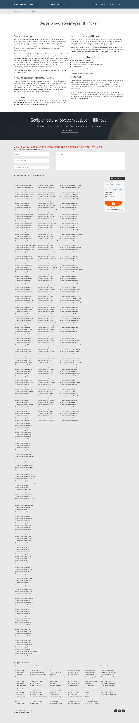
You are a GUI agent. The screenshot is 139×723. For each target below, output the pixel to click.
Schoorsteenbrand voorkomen (75, 690)
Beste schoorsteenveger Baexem (23, 225)
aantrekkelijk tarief (36, 41)
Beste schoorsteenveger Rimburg (23, 423)
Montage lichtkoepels (37, 701)
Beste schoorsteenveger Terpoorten (23, 545)
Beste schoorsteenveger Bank (22, 229)
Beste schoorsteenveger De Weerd (23, 364)
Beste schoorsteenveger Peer (69, 378)
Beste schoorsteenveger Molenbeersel (71, 289)
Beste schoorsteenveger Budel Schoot (24, 320)
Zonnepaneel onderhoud (107, 677)
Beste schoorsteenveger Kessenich (46, 415)
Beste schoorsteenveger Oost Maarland (71, 345)
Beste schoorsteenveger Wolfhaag (23, 644)
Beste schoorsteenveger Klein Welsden (71, 192)
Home (15, 11)
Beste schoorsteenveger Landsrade (70, 214)
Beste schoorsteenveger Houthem (46, 367)
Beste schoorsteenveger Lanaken (70, 209)
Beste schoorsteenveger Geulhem (46, 236)
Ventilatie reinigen (89, 699)
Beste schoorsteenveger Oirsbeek (70, 342)
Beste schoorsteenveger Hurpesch (46, 380)
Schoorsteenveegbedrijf (91, 672)
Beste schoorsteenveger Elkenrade (23, 406)
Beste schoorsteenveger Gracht (45, 249)
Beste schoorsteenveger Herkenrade (46, 318)
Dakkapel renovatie (20, 696)
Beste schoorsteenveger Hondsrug (46, 353)
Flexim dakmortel (36, 665)
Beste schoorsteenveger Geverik (45, 243)
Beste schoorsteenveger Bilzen (22, 263)
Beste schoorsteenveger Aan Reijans (24, 196)
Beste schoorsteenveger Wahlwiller (23, 604)
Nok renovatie (53, 665)
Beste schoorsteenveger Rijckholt (70, 420)
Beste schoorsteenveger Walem (22, 607)
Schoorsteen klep (54, 701)
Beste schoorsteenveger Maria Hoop (70, 256)
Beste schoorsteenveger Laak (69, 207)
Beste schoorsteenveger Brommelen (24, 305)
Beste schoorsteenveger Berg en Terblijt (24, 247)
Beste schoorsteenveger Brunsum (23, 311)
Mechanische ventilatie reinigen (39, 696)
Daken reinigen (19, 679)
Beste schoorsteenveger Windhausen (24, 633)
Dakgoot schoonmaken (21, 685)
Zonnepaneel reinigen (106, 679)
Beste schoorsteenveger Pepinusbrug (71, 382)
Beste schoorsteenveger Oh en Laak (70, 340)
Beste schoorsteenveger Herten (45, 320)
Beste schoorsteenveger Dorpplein (23, 380)
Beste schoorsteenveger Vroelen (23, 600)
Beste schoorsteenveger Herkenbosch (47, 316)
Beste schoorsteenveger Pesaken (69, 384)
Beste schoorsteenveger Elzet (22, 415)
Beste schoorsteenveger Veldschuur (24, 580)
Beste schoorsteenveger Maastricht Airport (72, 252)
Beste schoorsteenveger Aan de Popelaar (25, 192)
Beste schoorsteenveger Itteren (45, 393)
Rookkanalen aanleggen (56, 690)
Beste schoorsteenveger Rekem (69, 413)
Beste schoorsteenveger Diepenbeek (24, 367)
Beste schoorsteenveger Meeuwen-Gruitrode (72, 269)
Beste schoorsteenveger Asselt (22, 221)
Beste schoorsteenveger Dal (22, 345)
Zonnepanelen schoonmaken (108, 694)
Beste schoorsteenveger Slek (22, 487)
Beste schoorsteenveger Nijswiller (70, 322)
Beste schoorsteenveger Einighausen (24, 404)
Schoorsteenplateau (90, 665)
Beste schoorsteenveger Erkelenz (46, 185)
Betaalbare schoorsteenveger (22, 668)
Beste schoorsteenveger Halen (45, 278)
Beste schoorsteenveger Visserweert (24, 589)
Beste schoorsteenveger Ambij (22, 209)
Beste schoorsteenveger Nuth (69, 329)
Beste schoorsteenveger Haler (45, 280)
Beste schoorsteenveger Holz (45, 349)
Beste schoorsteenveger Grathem (46, 256)
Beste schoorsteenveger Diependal (23, 369)
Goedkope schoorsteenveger (39, 674)
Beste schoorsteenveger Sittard (22, 485)
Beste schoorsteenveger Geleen (45, 225)
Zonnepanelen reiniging (107, 692)
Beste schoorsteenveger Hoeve (45, 338)
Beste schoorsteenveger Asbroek (23, 218)
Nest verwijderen (36, 703)
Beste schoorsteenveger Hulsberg (46, 371)
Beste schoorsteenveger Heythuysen (47, 325)
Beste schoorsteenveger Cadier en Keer (24, 329)
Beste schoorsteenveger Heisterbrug (46, 311)
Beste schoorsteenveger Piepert (69, 387)
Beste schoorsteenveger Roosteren (23, 430)
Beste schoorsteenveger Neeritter (70, 311)
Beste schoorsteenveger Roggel (22, 427)
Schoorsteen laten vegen (56, 703)
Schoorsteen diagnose (55, 696)
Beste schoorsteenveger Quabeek (70, 400)
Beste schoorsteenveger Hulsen (45, 373)
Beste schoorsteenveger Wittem (23, 642)
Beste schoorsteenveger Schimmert (23, 454)
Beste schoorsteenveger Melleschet (70, 271)
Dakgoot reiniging (19, 681)
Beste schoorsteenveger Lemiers (69, 216)
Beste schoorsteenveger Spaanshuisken (24, 500)
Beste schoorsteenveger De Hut (22, 353)
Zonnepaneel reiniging (106, 681)
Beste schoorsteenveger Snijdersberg (24, 492)
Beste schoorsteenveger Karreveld (46, 402)
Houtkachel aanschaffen (37, 679)
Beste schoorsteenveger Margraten (70, 254)
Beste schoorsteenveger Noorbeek (70, 325)
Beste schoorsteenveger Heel (45, 291)
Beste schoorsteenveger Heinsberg (46, 307)
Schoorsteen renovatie (73, 674)
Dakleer (17, 701)
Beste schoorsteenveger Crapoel (23, 342)
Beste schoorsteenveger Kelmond (46, 406)
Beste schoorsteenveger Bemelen (23, 238)
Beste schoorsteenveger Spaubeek (23, 503)
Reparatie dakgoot (54, 679)
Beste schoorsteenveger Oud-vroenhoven (72, 362)
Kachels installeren (36, 685)
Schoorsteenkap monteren (74, 701)
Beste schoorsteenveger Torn (22, 560)
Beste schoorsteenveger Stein (22, 509)
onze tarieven (74, 88)
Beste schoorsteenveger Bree (22, 294)
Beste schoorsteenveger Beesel (22, 236)
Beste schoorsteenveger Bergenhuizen (24, 249)
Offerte (51, 670)
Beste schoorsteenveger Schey (22, 447)
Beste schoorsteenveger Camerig (23, 331)
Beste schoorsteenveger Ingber (45, 391)
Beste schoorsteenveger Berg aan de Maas (25, 245)
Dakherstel (17, 690)
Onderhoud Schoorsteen (56, 672)
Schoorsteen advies (54, 694)
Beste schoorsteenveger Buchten (23, 313)
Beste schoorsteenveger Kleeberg (46, 420)
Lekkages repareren (36, 692)
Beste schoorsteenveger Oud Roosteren (71, 360)
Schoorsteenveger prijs (90, 677)
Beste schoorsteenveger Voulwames (24, 598)
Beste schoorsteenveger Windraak (23, 635)
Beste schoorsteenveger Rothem (23, 436)
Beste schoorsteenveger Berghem (23, 252)
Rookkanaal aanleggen (55, 685)
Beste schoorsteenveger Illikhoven (27, 11)
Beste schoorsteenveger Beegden (23, 232)
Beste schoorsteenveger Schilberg (23, 452)
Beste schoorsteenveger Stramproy (23, 520)
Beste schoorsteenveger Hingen (45, 331)
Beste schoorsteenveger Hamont (46, 283)
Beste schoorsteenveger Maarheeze (70, 236)
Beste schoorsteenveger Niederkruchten (71, 316)
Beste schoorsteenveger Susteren (23, 523)
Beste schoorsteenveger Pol (68, 391)
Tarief (86, 694)
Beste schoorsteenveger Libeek (69, 221)
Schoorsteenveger (89, 674)
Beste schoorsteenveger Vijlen (22, 585)
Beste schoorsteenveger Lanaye (69, 212)
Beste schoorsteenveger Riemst (69, 418)
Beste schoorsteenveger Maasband (70, 240)
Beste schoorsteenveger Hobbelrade (47, 333)
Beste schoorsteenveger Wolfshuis (23, 647)
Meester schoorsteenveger (38, 699)
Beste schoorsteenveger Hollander (46, 340)
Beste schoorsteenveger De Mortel (23, 362)
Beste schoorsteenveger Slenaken (23, 489)
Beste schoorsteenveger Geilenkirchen (47, 223)
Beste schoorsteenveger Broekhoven (24, 300)
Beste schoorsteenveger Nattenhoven (71, 300)
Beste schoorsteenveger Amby (22, 212)
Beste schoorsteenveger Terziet (22, 547)
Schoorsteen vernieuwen (74, 683)
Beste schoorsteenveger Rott (22, 438)
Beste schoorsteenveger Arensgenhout (24, 216)
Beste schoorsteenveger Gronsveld (46, 260)
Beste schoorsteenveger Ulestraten (23, 569)
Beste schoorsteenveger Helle (45, 313)
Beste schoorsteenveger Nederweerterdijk (72, 302)
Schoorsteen (53, 692)
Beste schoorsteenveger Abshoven (23, 201)
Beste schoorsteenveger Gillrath (45, 245)
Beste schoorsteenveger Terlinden (23, 540)
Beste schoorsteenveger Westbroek (23, 624)
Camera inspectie (19, 672)
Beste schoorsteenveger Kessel (45, 413)
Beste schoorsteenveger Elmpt (22, 411)
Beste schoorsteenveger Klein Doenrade (71, 185)
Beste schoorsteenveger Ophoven (70, 353)
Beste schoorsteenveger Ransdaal (70, 406)
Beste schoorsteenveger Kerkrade (46, 411)
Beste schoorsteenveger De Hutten (23, 356)
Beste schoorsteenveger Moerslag (70, 283)
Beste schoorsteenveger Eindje (22, 402)
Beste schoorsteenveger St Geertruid (24, 505)
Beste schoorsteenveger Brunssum (23, 309)
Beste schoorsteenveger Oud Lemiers (71, 358)
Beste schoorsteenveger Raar (69, 402)
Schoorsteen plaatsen (73, 672)
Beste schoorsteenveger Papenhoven (71, 373)
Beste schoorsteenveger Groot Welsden (47, 267)
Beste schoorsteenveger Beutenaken (24, 256)
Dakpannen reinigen (20, 703)
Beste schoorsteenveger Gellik (45, 227)
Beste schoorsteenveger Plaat (69, 389)
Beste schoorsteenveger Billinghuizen (24, 258)
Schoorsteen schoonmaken (74, 677)
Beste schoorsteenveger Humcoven (46, 376)
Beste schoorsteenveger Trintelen (23, 562)
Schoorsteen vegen (72, 681)
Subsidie (87, 692)
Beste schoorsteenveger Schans (22, 441)
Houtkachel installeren (37, 681)
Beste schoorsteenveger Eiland (22, 398)
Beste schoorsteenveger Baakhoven (24, 223)
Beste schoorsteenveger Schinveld (23, 461)
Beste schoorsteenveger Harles (45, 285)
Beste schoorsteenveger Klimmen (70, 194)
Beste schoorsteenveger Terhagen (23, 536)
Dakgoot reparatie (19, 683)
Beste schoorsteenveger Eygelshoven (47, 196)
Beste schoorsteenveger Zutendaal (23, 655)
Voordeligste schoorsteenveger (108, 672)
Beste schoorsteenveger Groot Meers (47, 265)
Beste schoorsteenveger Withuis (23, 640)
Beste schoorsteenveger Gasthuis (46, 214)
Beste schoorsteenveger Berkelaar (23, 254)
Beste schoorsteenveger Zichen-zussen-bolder (26, 651)
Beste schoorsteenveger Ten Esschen (24, 531)
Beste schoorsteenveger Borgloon (23, 283)
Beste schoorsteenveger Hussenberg (47, 382)
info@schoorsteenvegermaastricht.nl (115, 189)
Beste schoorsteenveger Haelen (45, 276)
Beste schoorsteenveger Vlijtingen (23, 591)
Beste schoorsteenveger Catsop (22, 336)
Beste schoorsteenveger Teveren (23, 549)
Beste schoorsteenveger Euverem (46, 194)
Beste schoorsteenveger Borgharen (23, 280)
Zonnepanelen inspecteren (107, 685)
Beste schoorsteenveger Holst (45, 345)
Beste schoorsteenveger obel (69, 333)
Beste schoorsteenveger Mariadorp (70, 258)
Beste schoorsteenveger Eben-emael (24, 382)
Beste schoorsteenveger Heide (45, 300)
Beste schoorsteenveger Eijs (22, 393)
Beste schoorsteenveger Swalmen (23, 525)
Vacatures (87, 696)
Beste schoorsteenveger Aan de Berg (24, 187)
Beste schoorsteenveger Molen (69, 287)
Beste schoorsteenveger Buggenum (23, 322)
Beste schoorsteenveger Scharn (22, 443)
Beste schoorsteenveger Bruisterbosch (24, 307)
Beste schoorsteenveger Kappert (46, 400)
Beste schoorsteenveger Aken (22, 203)
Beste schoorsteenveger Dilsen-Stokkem (25, 376)
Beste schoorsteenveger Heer (45, 294)
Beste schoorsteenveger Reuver (69, 415)
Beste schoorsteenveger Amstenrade (24, 214)
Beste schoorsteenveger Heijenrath (46, 302)
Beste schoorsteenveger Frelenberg (46, 205)
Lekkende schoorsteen (37, 694)
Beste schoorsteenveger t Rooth (23, 529)
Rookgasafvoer (53, 681)
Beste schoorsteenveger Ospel (69, 356)
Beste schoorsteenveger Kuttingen (70, 203)
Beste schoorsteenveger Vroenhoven (24, 602)
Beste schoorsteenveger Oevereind (70, 336)
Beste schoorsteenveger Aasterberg (23, 198)
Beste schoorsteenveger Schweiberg (24, 469)
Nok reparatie (53, 668)
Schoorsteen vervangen (73, 685)
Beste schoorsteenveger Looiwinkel (70, 229)
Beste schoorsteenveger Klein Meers (70, 190)
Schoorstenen (88, 683)
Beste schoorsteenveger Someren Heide (25, 498)
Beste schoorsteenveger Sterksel (23, 511)
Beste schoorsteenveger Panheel (69, 371)
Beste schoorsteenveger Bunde (22, 325)
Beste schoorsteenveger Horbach (46, 360)
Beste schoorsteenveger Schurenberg (24, 467)
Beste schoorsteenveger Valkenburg (24, 578)
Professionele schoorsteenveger (58, 677)
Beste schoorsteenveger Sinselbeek (23, 474)
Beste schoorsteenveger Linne (69, 225)
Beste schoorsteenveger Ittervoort (46, 395)
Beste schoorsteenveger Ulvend (23, 571)
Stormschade (88, 690)
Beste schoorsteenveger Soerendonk (24, 494)
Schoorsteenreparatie (90, 668)
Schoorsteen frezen (54, 699)
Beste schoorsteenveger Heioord (46, 309)
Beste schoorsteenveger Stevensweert (24, 514)
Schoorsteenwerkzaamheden (92, 681)
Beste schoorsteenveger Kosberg (69, 201)
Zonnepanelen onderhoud (107, 688)
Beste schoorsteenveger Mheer (69, 278)
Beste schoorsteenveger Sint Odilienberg (25, 483)
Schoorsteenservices (90, 670)
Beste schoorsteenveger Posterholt (70, 393)
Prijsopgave (53, 674)
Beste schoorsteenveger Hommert (46, 351)
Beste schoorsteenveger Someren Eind (24, 496)
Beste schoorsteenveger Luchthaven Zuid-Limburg (74, 234)
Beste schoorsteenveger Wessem (23, 622)
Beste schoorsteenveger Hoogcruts (46, 358)
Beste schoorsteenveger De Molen (23, 360)
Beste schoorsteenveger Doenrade (23, 378)
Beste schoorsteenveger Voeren (23, 596)
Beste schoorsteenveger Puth (69, 398)
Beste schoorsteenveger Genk (45, 229)
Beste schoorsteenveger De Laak (23, 358)
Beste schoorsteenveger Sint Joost (23, 481)
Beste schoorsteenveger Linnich (69, 227)
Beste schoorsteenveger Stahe (22, 507)
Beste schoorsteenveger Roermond (23, 425)
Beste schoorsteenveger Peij (68, 380)
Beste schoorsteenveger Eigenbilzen (24, 391)
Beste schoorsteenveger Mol (68, 285)
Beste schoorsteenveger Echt (22, 384)
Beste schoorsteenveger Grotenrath (46, 269)
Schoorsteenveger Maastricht (25, 4)
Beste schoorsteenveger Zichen (22, 649)
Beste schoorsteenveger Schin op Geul (24, 456)
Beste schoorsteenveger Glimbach (46, 247)
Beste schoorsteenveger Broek (22, 298)
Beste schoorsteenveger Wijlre (22, 629)
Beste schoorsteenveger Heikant (46, 305)
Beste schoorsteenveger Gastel (45, 212)
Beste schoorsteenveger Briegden (23, 296)
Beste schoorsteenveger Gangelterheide (47, 209)
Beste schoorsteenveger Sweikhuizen (24, 527)
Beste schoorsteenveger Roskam (23, 432)
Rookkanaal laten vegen (56, 688)
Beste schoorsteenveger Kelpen (45, 409)
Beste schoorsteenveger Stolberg (23, 516)
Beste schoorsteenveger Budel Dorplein (24, 318)
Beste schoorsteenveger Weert (22, 613)
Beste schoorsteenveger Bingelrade (23, 265)
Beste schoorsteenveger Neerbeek (70, 307)
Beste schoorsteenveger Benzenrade (24, 240)
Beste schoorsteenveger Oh (68, 338)
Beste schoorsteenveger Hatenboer (46, 289)
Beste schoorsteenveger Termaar (23, 542)
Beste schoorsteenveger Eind (22, 400)
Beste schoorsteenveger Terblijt (22, 534)
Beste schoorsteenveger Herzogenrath (47, 322)
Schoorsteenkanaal (72, 694)
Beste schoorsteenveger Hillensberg (46, 327)
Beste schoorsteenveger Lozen (69, 232)
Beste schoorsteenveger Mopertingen (71, 296)
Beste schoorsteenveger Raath (69, 404)
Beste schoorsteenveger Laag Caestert (71, 205)
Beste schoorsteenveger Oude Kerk (70, 364)
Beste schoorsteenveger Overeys (69, 367)
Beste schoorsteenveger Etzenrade (46, 192)
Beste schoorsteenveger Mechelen (70, 263)
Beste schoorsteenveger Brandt (22, 289)
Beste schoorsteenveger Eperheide (23, 420)
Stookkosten (88, 688)
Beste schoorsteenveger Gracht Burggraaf (48, 252)
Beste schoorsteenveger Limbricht (70, 223)
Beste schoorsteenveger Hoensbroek (47, 336)
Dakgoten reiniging (19, 688)
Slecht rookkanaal (89, 685)
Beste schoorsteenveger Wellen (22, 618)
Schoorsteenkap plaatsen (74, 703)
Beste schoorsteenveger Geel (45, 218)
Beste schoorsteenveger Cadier (22, 327)
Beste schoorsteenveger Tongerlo (23, 556)
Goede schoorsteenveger (38, 672)
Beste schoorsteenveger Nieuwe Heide (71, 318)
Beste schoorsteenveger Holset (45, 342)
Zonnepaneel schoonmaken (108, 683)
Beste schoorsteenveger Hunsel (45, 378)
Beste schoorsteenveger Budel (22, 316)
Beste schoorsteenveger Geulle (45, 238)
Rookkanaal (53, 683)
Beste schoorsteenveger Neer (69, 305)
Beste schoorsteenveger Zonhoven (23, 653)
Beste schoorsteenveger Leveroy (69, 218)
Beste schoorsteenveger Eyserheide (46, 203)
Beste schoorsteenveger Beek (22, 234)
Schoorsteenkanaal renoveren (75, 696)
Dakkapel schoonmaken (21, 699)
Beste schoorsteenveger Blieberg (23, 271)
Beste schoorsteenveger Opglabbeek (70, 351)
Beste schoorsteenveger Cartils (22, 333)
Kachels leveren (35, 688)
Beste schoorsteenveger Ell (21, 409)
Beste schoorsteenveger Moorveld (70, 294)
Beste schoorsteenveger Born (22, 285)
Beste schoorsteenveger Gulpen (45, 271)
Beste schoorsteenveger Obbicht (69, 331)
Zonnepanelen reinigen (107, 690)
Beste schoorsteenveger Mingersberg (70, 280)
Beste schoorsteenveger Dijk (22, 373)
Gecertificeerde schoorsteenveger (40, 668)
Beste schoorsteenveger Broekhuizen (24, 302)
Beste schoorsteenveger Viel (22, 582)
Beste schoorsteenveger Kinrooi (45, 418)
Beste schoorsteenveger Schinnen (23, 458)
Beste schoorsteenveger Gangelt (46, 207)
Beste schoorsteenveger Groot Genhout (47, 263)
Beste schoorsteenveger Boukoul (23, 287)
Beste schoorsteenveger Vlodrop (23, 593)
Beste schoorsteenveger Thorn (22, 551)
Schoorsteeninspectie (73, 692)
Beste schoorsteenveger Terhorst (23, 538)
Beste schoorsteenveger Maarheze (70, 238)
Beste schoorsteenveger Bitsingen (23, 269)
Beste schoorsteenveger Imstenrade (46, 389)
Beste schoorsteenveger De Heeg (23, 349)
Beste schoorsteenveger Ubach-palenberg (25, 565)
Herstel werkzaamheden (37, 677)
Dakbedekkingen (19, 677)
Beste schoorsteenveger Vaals (22, 576)
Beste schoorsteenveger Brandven (23, 291)
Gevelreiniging (35, 670)
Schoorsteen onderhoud (74, 670)
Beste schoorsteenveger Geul (45, 234)
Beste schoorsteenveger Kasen (45, 404)
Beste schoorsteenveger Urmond (23, 574)
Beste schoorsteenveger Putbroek (70, 395)
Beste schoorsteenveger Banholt (23, 227)
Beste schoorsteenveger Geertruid (46, 221)
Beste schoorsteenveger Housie (45, 364)
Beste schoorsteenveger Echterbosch (24, 387)
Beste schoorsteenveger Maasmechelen (71, 247)
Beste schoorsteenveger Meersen (70, 265)
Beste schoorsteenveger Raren (69, 409)
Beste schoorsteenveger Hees (45, 298)
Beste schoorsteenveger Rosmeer (23, 434)
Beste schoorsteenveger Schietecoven (24, 450)
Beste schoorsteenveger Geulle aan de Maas (48, 240)
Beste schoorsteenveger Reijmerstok (70, 411)
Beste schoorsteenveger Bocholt (23, 274)
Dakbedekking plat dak (20, 674)
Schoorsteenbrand (72, 688)
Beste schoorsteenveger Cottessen (23, 338)
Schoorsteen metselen (73, 668)
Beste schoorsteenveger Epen (22, 418)
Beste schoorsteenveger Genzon (46, 232)
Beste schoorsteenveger (21, 665)
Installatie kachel (36, 683)
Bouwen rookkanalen (20, 670)
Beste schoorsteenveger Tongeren (23, 554)
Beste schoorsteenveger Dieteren (23, 371)
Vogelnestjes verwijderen (107, 670)
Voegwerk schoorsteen (106, 665)
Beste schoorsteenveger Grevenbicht (47, 258)
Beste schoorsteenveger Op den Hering (71, 349)
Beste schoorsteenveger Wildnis (23, 631)
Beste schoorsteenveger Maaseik (69, 245)
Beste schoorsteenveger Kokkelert (70, 196)
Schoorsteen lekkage (73, 665)
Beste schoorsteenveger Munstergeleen (71, 298)
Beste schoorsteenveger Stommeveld (24, 518)
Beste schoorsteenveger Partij (69, 376)
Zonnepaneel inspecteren (107, 674)
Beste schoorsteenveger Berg (22, 243)
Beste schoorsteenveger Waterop (23, 609)
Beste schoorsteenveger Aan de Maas (24, 190)
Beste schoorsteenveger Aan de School (24, 194)
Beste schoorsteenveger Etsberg (45, 190)
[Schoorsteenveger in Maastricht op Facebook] (115, 711)
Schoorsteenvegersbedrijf (91, 679)
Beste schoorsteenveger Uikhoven (23, 567)
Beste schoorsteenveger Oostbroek (70, 347)
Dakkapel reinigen (19, 692)
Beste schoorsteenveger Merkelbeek (70, 274)
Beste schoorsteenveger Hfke (45, 384)
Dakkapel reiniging (19, 694)
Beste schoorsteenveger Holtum (45, 347)
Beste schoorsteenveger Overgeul (70, 369)
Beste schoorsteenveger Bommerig (23, 278)
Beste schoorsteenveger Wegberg (23, 616)
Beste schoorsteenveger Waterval (23, 611)
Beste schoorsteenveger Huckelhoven (47, 369)
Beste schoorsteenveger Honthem (46, 356)
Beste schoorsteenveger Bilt (22, 260)
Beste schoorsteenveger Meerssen (70, 267)
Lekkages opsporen (36, 690)
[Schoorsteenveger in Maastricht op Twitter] (119, 711)
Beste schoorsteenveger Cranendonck (24, 340)
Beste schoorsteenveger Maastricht (70, 249)
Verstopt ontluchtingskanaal (92, 703)
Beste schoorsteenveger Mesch (69, 276)
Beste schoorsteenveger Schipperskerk (24, 463)
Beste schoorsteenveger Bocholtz (23, 276)
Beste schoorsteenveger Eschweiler (46, 187)
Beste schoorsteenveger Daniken (23, 347)
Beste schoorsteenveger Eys (44, 198)
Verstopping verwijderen (91, 701)
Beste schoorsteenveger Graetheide (46, 254)
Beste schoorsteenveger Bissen (22, 267)
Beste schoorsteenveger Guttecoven (46, 274)
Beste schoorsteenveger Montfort (70, 291)
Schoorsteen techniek (73, 679)
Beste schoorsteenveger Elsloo (22, 413)
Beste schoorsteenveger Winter (22, 638)
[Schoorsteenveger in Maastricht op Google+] (123, 711)
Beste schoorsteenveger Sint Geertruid (24, 478)
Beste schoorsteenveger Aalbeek (23, 185)
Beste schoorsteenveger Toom (22, 558)
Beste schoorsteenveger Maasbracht (70, 243)
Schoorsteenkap (72, 699)
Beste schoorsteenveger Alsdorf (23, 207)
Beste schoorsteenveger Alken (22, 205)
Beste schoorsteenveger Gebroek (46, 216)
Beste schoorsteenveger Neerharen (70, 309)
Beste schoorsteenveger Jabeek (45, 398)
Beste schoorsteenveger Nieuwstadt (70, 320)
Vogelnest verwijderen (106, 668)
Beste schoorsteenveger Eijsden (23, 395)
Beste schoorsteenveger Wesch (22, 620)
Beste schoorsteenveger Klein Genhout (71, 187)
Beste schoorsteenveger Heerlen (46, 296)
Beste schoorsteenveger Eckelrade (23, 389)
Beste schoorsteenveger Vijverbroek (24, 587)
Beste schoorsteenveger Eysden (45, 201)
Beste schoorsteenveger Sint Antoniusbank (25, 476)
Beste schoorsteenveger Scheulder (23, 445)
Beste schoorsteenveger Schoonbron (24, 465)
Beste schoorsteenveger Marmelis (70, 260)
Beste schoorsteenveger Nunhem (70, 327)
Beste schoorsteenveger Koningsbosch (71, 198)
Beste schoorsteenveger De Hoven (23, 351)
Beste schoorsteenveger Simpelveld (23, 472)
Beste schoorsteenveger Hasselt (45, 287)
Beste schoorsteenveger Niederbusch (71, 313)
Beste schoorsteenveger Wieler (22, 627)
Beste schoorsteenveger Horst (45, 362)
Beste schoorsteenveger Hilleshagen (46, 329)
